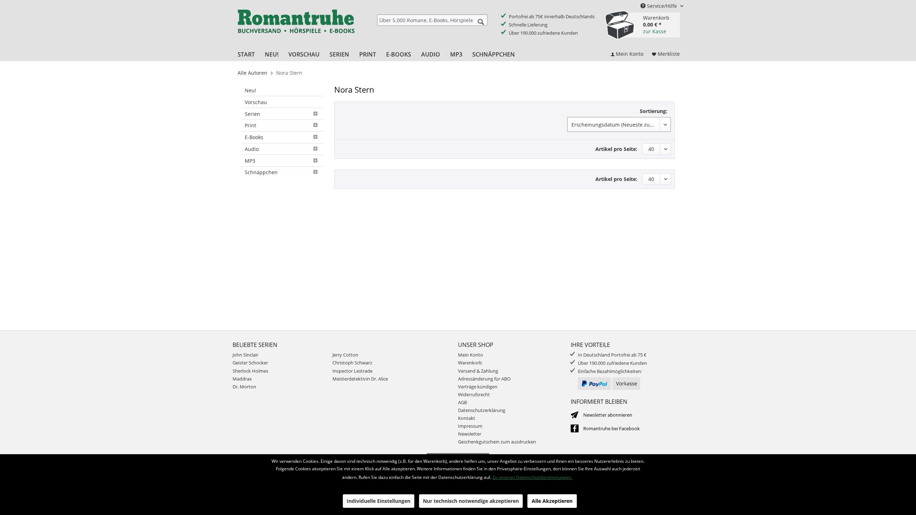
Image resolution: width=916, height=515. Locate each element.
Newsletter (469, 434)
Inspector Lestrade (352, 371)
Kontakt (466, 418)
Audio (252, 149)
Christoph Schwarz (352, 362)
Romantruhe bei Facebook (611, 428)
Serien (252, 114)
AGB (462, 402)
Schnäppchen (261, 172)
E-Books (254, 137)
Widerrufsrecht (474, 394)
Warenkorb (470, 362)
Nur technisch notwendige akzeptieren (471, 500)
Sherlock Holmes (250, 371)
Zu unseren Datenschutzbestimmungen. (532, 477)
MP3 (250, 160)
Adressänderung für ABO (484, 379)
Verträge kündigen (477, 386)
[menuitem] (432, 20)
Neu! (250, 90)
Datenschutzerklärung (481, 410)
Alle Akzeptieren (552, 500)
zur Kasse (654, 31)
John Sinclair (245, 355)
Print (250, 125)
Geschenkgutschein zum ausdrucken (497, 441)
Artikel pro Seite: (616, 149)
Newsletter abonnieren (607, 415)
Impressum (470, 426)
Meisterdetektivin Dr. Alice (360, 379)
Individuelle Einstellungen (378, 500)
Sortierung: (653, 111)
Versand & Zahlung (478, 371)
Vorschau (256, 102)
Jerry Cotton (345, 355)
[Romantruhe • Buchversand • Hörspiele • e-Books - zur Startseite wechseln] (296, 26)
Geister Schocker (250, 362)
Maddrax (242, 379)
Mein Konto (470, 355)
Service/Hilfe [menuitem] (661, 6)
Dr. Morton (244, 386)
